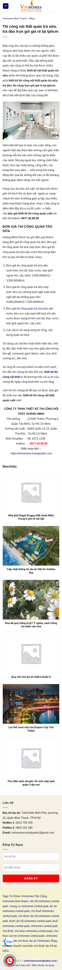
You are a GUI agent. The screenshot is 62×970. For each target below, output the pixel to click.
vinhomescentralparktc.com (40, 960)
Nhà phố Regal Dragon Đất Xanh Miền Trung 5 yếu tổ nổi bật (31, 517)
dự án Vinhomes (39, 940)
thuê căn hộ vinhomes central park (30, 921)
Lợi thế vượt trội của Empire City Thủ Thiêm (31, 729)
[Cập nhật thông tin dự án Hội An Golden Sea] (31, 546)
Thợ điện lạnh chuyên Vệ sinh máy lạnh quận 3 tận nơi (31, 783)
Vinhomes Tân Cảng (34, 896)
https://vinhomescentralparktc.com (31, 453)
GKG (6, 950)
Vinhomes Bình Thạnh (15, 18)
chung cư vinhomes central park (28, 906)
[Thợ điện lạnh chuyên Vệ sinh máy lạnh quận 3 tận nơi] (31, 758)
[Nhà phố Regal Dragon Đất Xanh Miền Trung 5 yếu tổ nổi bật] (31, 492)
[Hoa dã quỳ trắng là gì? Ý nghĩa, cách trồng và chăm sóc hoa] (31, 600)
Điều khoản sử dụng (43, 965)
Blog (32, 18)
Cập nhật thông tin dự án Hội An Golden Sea (31, 571)
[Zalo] (9, 942)
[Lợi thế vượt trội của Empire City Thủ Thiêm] (31, 704)
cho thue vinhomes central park (33, 931)
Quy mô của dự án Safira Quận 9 (31, 676)
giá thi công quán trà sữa (27, 308)
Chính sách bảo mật (19, 965)
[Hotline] (10, 961)
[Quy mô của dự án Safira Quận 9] (31, 653)
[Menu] (5, 6)
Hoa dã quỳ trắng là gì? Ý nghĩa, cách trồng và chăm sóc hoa (31, 625)
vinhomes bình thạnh (15, 901)
